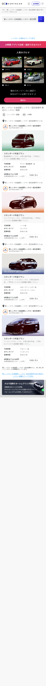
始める (23, 100)
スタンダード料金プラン (14, 153)
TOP (3, 10)
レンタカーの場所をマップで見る (23, 38)
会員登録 (36, 4)
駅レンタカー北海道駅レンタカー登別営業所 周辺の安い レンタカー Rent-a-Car (23, 11)
